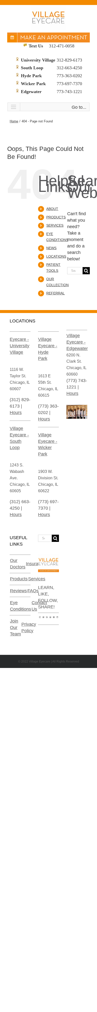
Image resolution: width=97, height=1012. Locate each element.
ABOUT (52, 209)
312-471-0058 (61, 45)
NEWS (51, 248)
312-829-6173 (69, 60)
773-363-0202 (69, 75)
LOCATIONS (56, 256)
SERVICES (54, 225)
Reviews (18, 590)
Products (19, 578)
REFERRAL (55, 293)
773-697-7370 (69, 83)
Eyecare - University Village (19, 346)
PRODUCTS (56, 217)
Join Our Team (15, 627)
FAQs (33, 590)
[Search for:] (74, 270)
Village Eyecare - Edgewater (77, 342)
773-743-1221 (69, 91)
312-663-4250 (69, 67)
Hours (16, 412)
